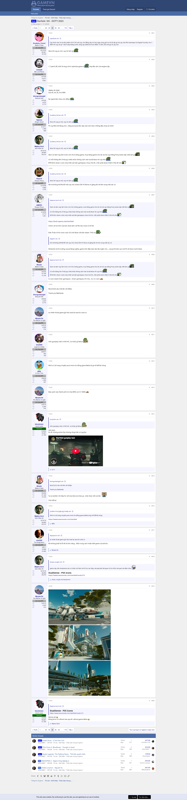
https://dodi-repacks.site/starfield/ (61, 221)
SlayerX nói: (54, 239)
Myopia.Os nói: (55, 535)
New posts (34, 13)
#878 (153, 556)
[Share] (149, 33)
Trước (35, 28)
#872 (153, 361)
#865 (153, 136)
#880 (153, 701)
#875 (153, 476)
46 (59, 28)
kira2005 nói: (54, 419)
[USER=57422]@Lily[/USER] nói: (60, 511)
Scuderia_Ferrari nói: (57, 115)
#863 (153, 86)
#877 (153, 530)
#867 (153, 195)
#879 (153, 586)
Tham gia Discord (49, 9)
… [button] (43, 28)
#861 (153, 33)
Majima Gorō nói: (56, 200)
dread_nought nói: (56, 562)
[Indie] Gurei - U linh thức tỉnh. (53, 740)
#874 (153, 414)
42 (46, 28)
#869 (153, 284)
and (61, 579)
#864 (153, 110)
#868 (153, 254)
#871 (153, 334)
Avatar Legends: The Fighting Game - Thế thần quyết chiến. (64, 754)
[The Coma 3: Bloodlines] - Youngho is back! (58, 747)
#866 (153, 168)
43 (49, 28)
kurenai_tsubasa (145, 763)
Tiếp (70, 28)
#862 (153, 59)
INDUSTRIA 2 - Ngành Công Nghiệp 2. (55, 761)
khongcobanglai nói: (57, 481)
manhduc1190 (145, 742)
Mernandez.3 (37, 24)
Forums (36, 9)
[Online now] (39, 343)
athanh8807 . (42, 743)
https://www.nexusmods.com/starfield (62, 519)
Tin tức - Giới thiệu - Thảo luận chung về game (68, 743)
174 (65, 28)
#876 (153, 506)
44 (52, 28)
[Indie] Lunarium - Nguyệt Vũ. (52, 767)
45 (55, 28)
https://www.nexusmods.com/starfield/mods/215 (66, 575)
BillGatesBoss (146, 770)
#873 (153, 387)
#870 (153, 308)
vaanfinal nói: (54, 38)
